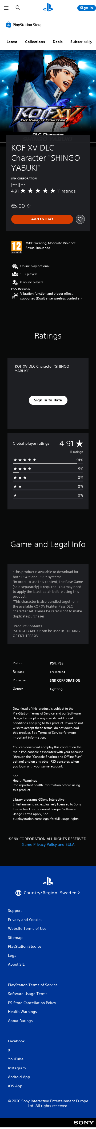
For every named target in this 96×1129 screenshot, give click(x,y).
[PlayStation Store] (24, 24)
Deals (58, 41)
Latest (12, 41)
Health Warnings (25, 780)
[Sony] (84, 1126)
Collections (35, 41)
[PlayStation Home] (48, 8)
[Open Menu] (6, 8)
